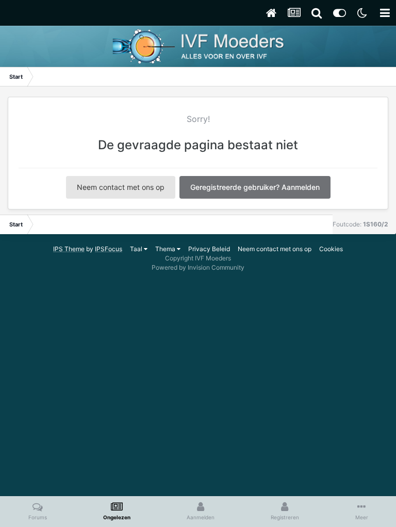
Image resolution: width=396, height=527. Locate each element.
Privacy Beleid (209, 249)
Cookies (331, 249)
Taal (137, 249)
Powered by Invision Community (198, 267)
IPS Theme (69, 249)
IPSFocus (108, 249)
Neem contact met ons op (120, 187)
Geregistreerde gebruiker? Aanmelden (255, 187)
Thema (166, 249)
